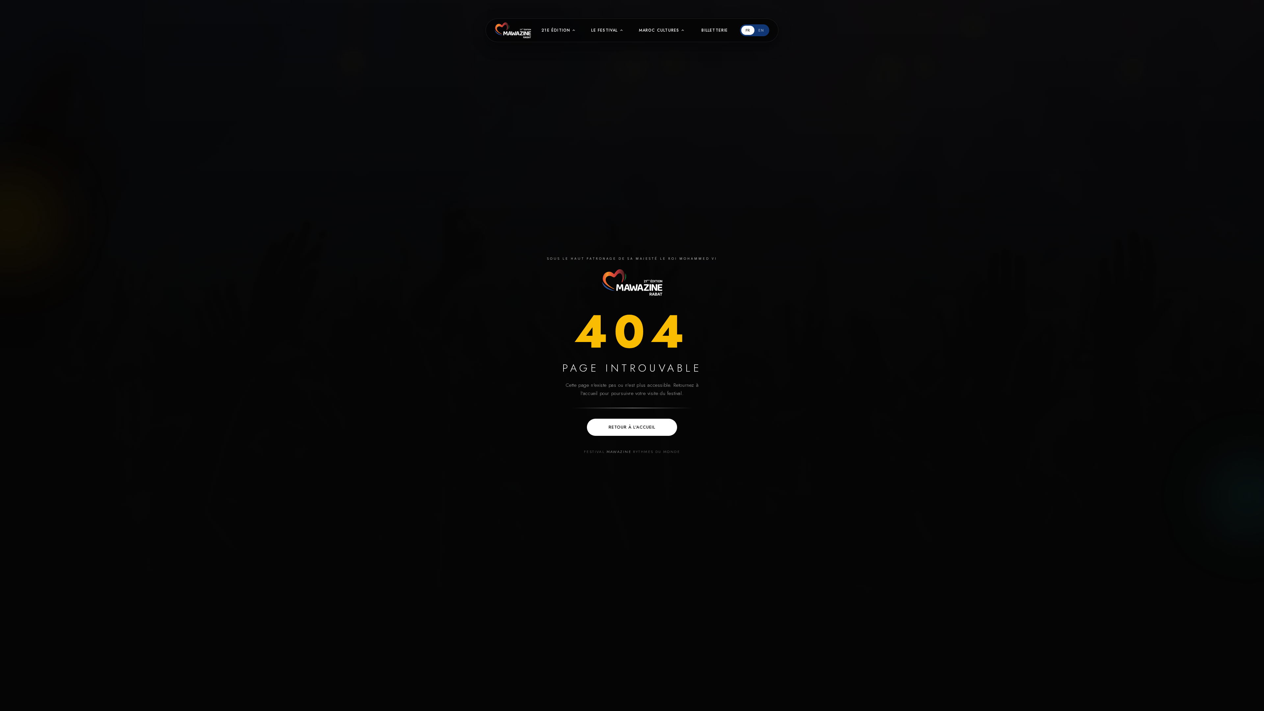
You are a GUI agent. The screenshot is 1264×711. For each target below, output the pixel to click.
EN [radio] (761, 30)
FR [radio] (748, 30)
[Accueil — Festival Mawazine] (632, 282)
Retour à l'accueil (632, 427)
